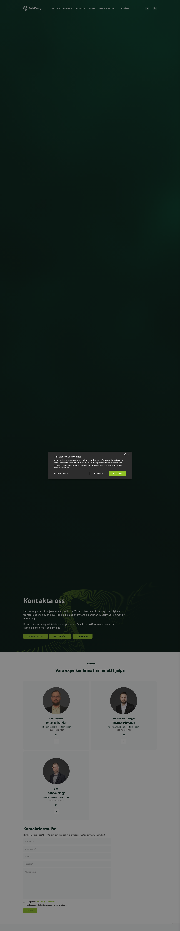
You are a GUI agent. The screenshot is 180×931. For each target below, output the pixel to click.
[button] (61, 473)
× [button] (128, 454)
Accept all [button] (117, 473)
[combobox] (125, 454)
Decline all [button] (98, 473)
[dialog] (90, 465)
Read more (65, 468)
